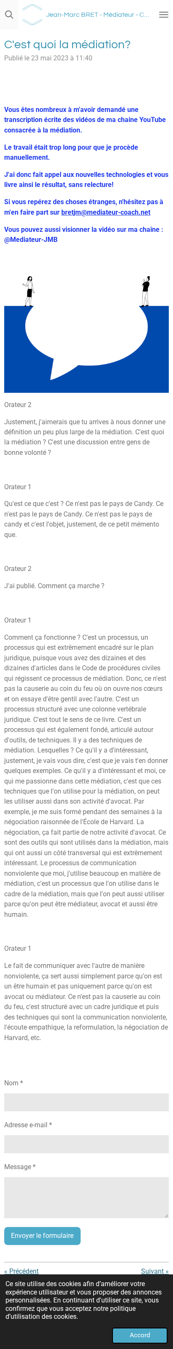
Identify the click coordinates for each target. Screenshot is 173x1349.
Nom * (13, 1083)
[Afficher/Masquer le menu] (164, 14)
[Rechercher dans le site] (9, 14)
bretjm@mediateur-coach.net (105, 212)
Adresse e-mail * (28, 1125)
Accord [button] (140, 1335)
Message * (20, 1167)
